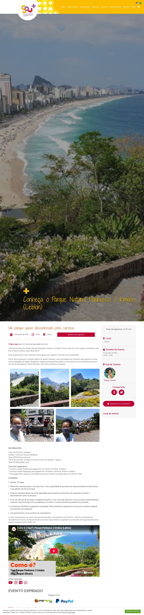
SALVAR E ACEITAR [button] (132, 611)
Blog (134, 7)
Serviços (104, 7)
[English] (137, 3)
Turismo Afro (85, 7)
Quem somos (72, 7)
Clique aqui (13, 344)
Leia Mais (71, 612)
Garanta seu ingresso (76, 334)
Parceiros (126, 7)
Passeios (95, 7)
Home (63, 7)
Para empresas (115, 7)
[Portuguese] (140, 3)
